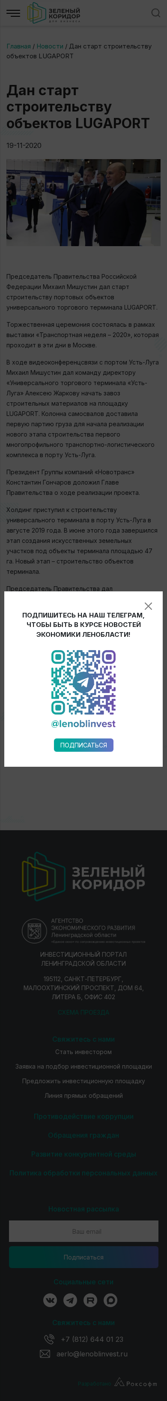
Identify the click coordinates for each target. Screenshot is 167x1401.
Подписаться (83, 745)
